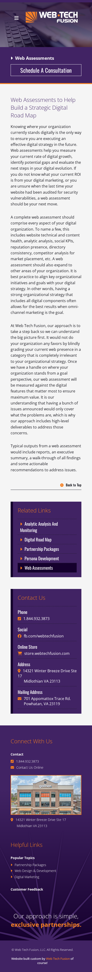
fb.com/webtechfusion (44, 636)
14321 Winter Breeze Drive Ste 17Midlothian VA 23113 (41, 822)
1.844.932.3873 (36, 618)
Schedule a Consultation (46, 70)
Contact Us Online (29, 767)
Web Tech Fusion (58, 958)
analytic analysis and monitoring (39, 526)
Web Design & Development (35, 870)
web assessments (39, 567)
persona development (42, 558)
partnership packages (42, 549)
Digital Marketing (27, 877)
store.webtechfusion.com (47, 653)
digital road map (38, 539)
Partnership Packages (30, 865)
